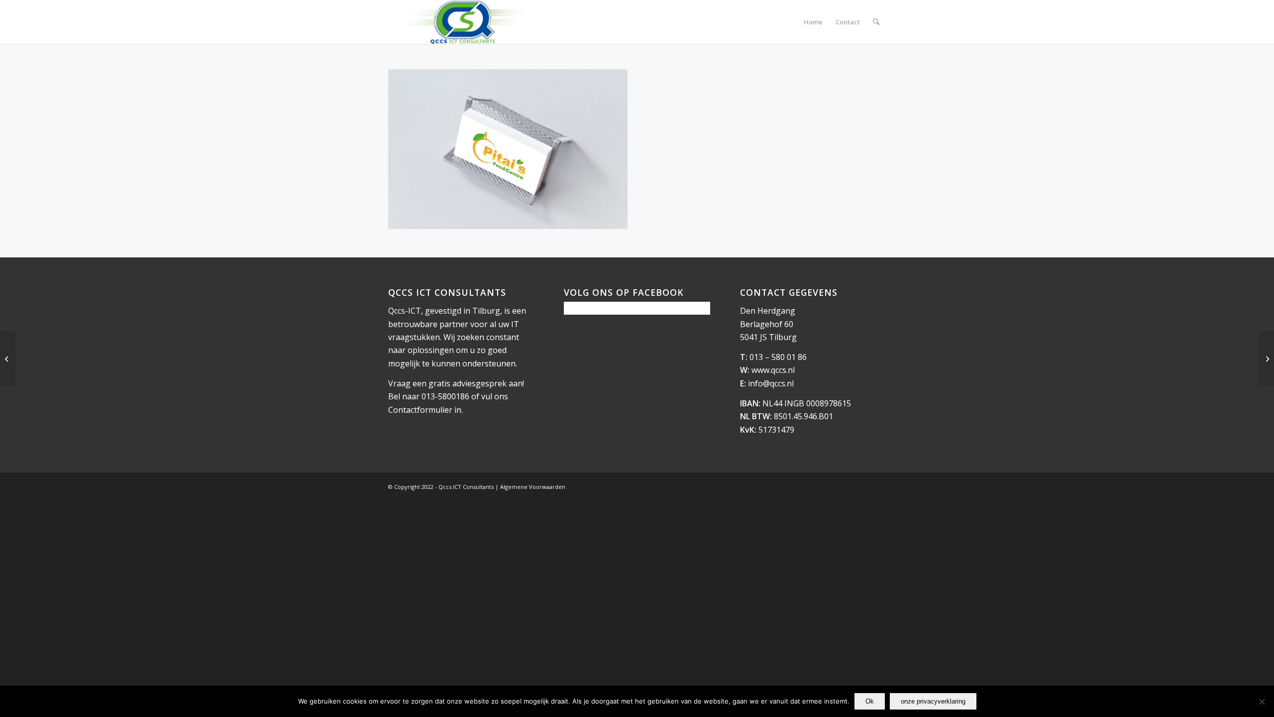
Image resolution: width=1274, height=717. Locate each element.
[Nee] (1262, 702)
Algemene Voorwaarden (532, 486)
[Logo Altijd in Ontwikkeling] (7, 358)
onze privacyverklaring (933, 701)
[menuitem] (813, 22)
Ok (869, 701)
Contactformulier (420, 409)
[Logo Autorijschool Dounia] (1266, 358)
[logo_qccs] (464, 22)
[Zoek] (876, 22)
